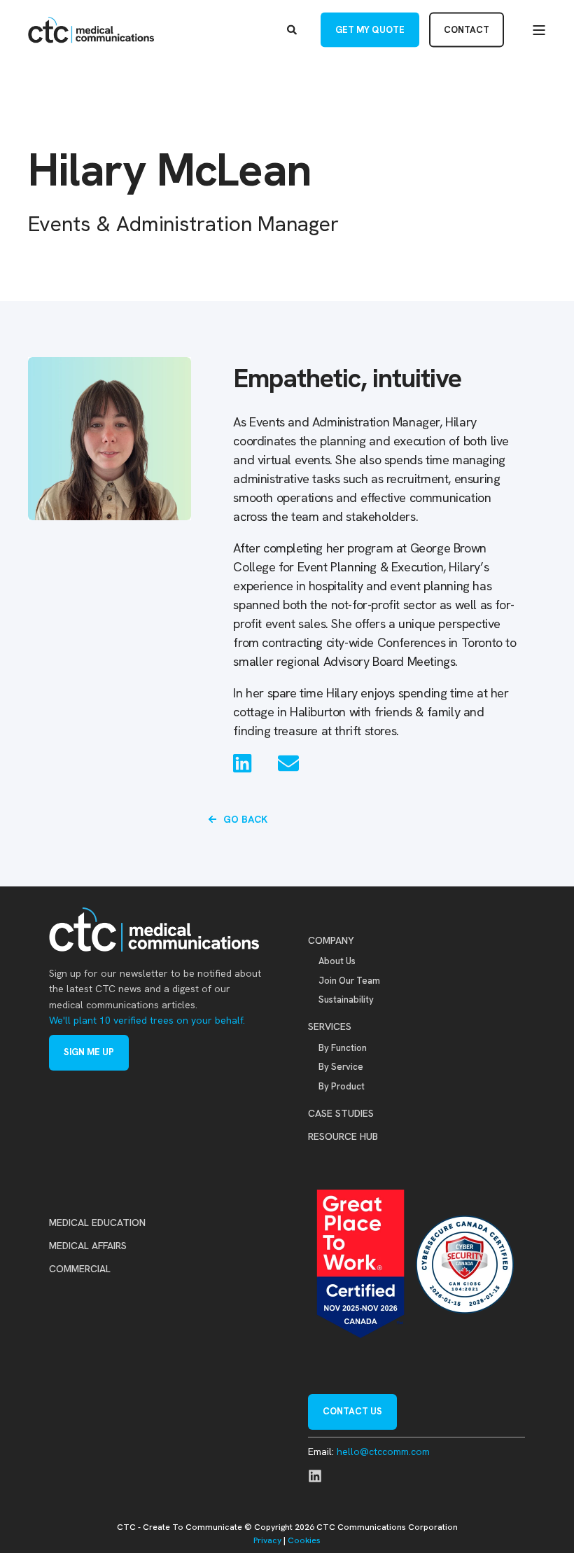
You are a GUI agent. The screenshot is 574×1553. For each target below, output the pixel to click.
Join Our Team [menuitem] (349, 981)
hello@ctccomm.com (383, 1451)
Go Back (245, 819)
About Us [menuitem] (337, 961)
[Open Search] (293, 28)
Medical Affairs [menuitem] (88, 1245)
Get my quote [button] (370, 29)
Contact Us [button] (352, 1411)
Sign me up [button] (89, 1052)
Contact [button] (466, 29)
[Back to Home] (91, 30)
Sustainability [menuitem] (346, 999)
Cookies (304, 1540)
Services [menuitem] (329, 1026)
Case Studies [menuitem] (341, 1113)
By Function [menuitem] (342, 1048)
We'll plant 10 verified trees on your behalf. (147, 1020)
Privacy (267, 1540)
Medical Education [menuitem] (97, 1222)
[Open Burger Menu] (539, 30)
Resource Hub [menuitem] (343, 1136)
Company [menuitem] (331, 940)
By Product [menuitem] (341, 1086)
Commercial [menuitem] (80, 1268)
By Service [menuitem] (340, 1067)
